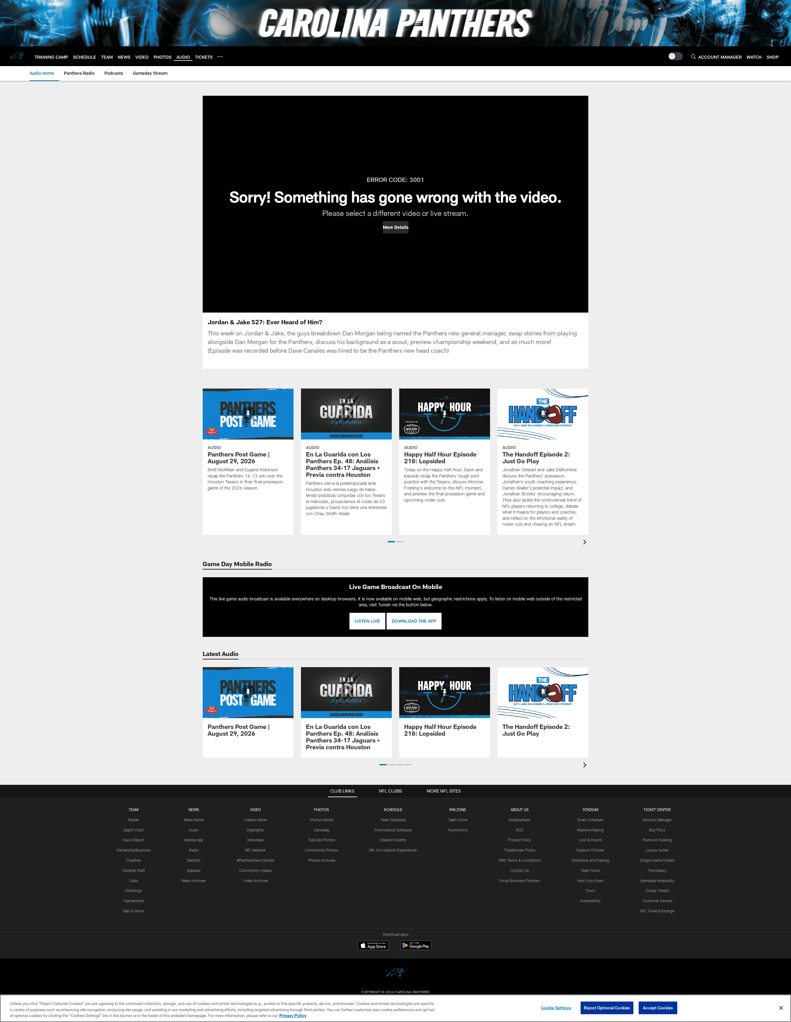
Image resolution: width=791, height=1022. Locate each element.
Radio (194, 850)
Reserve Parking (590, 830)
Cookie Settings (556, 1007)
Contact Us (519, 870)
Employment (519, 820)
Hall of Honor (134, 911)
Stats (133, 880)
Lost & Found (590, 840)
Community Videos (255, 870)
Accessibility (590, 900)
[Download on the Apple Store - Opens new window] (373, 946)
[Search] (693, 56)
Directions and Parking (590, 860)
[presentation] (585, 543)
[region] (395, 1008)
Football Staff (134, 870)
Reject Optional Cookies (607, 1007)
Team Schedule (393, 820)
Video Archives (255, 880)
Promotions (457, 830)
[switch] (675, 56)
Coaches (133, 860)
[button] (395, 227)
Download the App (414, 621)
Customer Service (657, 900)
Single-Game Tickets (657, 860)
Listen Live (367, 621)
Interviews (255, 840)
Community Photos (321, 850)
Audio (194, 830)
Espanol (194, 870)
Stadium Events (393, 840)
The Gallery (657, 870)
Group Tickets (657, 890)
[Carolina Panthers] (395, 974)
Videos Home (255, 820)
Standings (133, 890)
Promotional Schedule (393, 830)
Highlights (255, 830)
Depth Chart (134, 830)
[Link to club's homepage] (17, 56)
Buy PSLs (657, 830)
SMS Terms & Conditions (519, 860)
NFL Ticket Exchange (657, 911)
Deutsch (194, 860)
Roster (133, 820)
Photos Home (321, 820)
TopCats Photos (321, 840)
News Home (194, 820)
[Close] (781, 1008)
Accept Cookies (658, 1007)
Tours (590, 890)
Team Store (457, 820)
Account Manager (657, 820)
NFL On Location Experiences (393, 850)
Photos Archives (321, 860)
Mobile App (193, 840)
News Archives (194, 880)
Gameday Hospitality (657, 880)
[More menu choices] (220, 56)
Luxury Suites (657, 850)
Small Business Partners (519, 880)
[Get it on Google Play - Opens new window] (415, 948)
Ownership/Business (133, 850)
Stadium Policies (590, 850)
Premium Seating (657, 840)
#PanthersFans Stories (255, 860)
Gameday (321, 830)
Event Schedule (590, 820)
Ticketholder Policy (519, 850)
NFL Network (255, 850)
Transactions (133, 900)
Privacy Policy (519, 840)
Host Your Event (590, 880)
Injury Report (133, 840)
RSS (519, 830)
